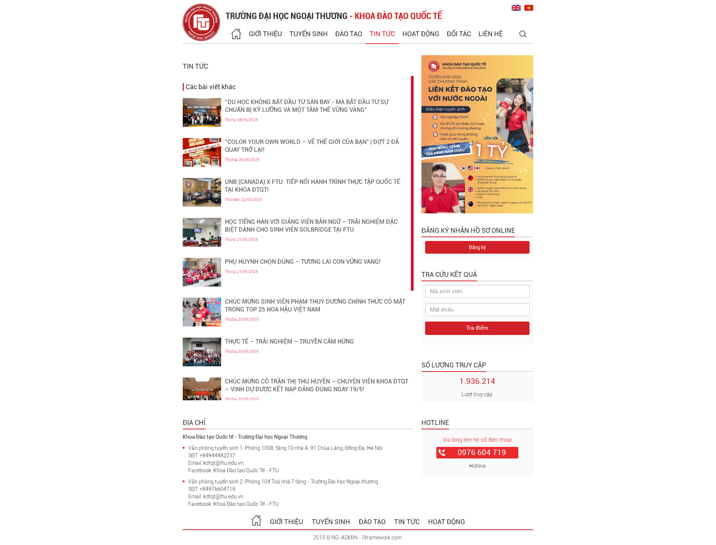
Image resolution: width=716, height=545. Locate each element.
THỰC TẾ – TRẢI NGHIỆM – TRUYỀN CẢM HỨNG (289, 341)
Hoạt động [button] (420, 34)
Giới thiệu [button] (265, 34)
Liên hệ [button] (490, 34)
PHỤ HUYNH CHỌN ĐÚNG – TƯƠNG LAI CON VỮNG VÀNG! (302, 261)
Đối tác (459, 34)
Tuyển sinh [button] (308, 34)
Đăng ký (477, 247)
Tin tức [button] (382, 34)
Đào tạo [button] (348, 34)
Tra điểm (477, 328)
